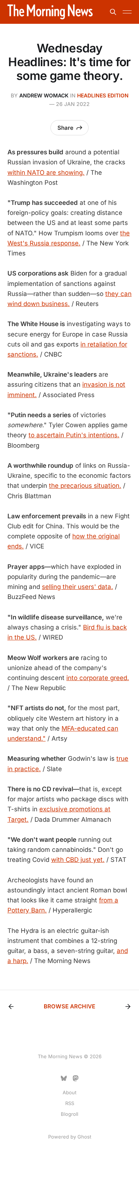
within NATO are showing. (46, 172)
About (69, 1092)
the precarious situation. (85, 485)
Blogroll (69, 1114)
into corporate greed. (97, 678)
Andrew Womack (44, 95)
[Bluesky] (64, 1078)
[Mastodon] (76, 1078)
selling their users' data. (77, 586)
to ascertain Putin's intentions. (74, 435)
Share (65, 127)
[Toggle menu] (127, 11)
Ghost (84, 1137)
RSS (69, 1103)
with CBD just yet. (78, 859)
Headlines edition (103, 95)
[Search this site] (113, 11)
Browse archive (69, 1006)
